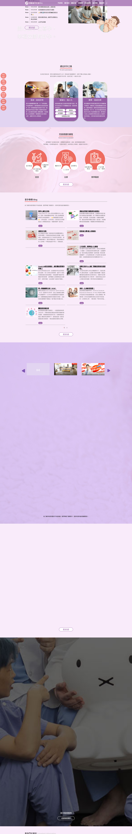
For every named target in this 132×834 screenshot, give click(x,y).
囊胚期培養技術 (43, 308)
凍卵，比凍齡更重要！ (87, 288)
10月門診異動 (42, 22)
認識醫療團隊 (66, 818)
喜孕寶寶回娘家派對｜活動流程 (46, 7)
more (40, 226)
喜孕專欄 (95, 3)
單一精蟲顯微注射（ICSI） (47, 288)
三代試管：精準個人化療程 (89, 246)
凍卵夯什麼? (42, 231)
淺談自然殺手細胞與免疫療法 (89, 211)
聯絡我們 (101, 3)
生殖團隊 (80, 3)
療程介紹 (73, 3)
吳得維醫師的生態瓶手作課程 (46, 9)
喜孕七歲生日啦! (44, 211)
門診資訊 (60, 3)
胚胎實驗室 (88, 3)
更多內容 (32, 27)
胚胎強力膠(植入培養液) (88, 231)
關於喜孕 (66, 3)
